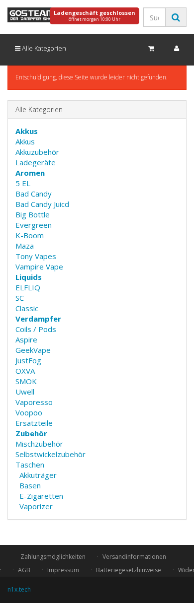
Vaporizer (36, 506)
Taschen (29, 464)
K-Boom (29, 235)
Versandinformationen (134, 556)
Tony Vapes (35, 256)
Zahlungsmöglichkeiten (53, 556)
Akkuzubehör (37, 152)
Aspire (26, 339)
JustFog (28, 360)
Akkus (25, 141)
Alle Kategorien (43, 48)
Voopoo (28, 412)
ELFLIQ (27, 287)
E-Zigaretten (41, 496)
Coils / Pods (35, 329)
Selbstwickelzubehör (50, 454)
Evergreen (33, 225)
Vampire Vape (39, 266)
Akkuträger (38, 475)
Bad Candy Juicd (42, 204)
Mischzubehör (39, 444)
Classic (26, 308)
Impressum (63, 570)
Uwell (24, 392)
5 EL (22, 183)
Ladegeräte (35, 162)
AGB (24, 570)
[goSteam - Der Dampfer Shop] (32, 14)
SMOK (26, 381)
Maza (24, 246)
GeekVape (33, 350)
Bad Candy (33, 194)
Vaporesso (34, 402)
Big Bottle (32, 214)
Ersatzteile (34, 423)
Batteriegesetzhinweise (128, 570)
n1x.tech (19, 589)
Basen (30, 485)
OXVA (25, 371)
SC (19, 298)
